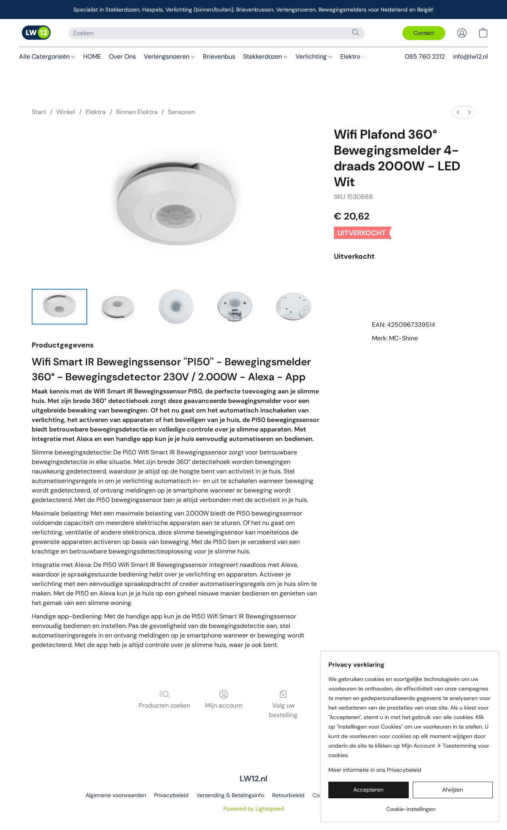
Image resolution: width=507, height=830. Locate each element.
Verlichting (311, 56)
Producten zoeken (164, 705)
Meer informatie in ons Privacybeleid (374, 769)
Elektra (351, 56)
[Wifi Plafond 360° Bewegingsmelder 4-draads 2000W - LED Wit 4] (293, 306)
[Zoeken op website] (356, 32)
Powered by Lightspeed (253, 808)
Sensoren (181, 112)
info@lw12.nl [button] (470, 56)
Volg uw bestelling (283, 710)
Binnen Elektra (137, 112)
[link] (410, 806)
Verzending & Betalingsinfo (230, 795)
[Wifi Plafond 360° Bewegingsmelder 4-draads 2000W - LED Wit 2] (176, 306)
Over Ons (122, 56)
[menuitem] (458, 112)
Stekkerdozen (263, 56)
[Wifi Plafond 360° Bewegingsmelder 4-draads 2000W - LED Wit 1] (118, 306)
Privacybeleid (171, 795)
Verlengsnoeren (167, 56)
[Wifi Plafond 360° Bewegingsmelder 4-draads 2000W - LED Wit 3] (235, 306)
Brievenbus (219, 56)
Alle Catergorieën (45, 56)
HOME (92, 56)
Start (39, 112)
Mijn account (223, 705)
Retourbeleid (288, 795)
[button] (36, 33)
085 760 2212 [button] (425, 56)
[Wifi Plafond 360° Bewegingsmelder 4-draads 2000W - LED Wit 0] (59, 306)
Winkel (65, 112)
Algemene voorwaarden (116, 795)
